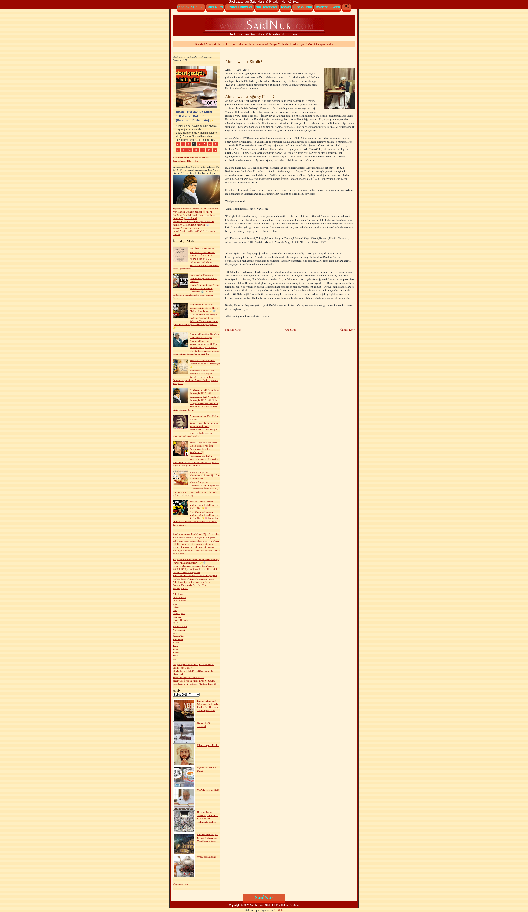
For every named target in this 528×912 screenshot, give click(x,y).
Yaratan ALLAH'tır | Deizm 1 (187, 227)
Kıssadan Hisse (180, 626)
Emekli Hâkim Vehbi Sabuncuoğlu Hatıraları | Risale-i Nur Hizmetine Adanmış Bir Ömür (208, 705)
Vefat (175, 649)
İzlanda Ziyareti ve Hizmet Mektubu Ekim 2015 (196, 683)
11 (196, 150)
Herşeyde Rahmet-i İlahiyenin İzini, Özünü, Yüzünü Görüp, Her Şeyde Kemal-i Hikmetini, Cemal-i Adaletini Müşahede (195, 569)
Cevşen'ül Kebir (279, 44)
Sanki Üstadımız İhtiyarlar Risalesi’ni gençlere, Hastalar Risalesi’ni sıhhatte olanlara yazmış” (195, 577)
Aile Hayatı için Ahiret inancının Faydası (192, 582)
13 (209, 150)
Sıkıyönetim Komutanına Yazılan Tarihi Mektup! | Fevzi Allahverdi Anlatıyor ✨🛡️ (204, 307)
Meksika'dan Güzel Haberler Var (188, 677)
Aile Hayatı (178, 593)
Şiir (174, 658)
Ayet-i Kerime (179, 597)
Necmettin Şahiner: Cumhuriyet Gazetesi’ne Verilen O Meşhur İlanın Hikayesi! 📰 (193, 223)
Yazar (175, 655)
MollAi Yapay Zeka (320, 44)
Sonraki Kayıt (233, 329)
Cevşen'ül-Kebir (327, 7)
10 (189, 150)
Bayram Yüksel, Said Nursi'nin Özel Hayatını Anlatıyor (204, 335)
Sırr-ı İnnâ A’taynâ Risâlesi (202, 248)
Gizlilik (269, 905)
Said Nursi (215, 7)
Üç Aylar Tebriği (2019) (208, 789)
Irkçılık (176, 623)
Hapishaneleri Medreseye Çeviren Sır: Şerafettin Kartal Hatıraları (203, 278)
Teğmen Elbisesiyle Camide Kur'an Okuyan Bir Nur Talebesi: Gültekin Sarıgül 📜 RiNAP (195, 210)
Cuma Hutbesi (179, 600)
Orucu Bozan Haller (206, 856)
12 (202, 150)
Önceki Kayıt (347, 329)
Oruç (175, 632)
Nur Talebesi (179, 629)
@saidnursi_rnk (180, 883)
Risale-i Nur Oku (190, 7)
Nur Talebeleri (266, 7)
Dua (175, 603)
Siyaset (176, 642)
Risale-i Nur (302, 7)
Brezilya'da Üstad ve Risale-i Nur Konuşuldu (194, 680)
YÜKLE (278, 910)
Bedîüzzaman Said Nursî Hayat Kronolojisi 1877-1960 (191, 159)
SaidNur (264, 897)
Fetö (175, 610)
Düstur (176, 606)
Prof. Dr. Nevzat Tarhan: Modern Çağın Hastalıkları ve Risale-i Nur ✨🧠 (204, 504)
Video (176, 652)
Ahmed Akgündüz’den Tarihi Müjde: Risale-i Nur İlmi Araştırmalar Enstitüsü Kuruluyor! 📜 (204, 447)
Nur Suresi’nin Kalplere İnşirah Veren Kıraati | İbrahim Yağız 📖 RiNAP (195, 216)
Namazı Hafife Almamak (204, 724)
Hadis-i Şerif (298, 44)
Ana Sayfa (290, 329)
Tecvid (285, 7)
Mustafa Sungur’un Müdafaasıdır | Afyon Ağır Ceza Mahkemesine (205, 475)
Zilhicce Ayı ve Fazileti (208, 745)
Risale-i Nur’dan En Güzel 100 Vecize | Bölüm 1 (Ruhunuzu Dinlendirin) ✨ (194, 116)
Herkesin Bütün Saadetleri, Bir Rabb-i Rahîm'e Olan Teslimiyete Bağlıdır (207, 816)
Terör (175, 645)
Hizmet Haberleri (239, 7)
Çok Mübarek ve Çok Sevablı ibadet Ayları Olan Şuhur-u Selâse (207, 837)
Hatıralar (177, 616)
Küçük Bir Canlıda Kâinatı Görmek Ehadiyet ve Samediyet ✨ (205, 363)
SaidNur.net (256, 905)
